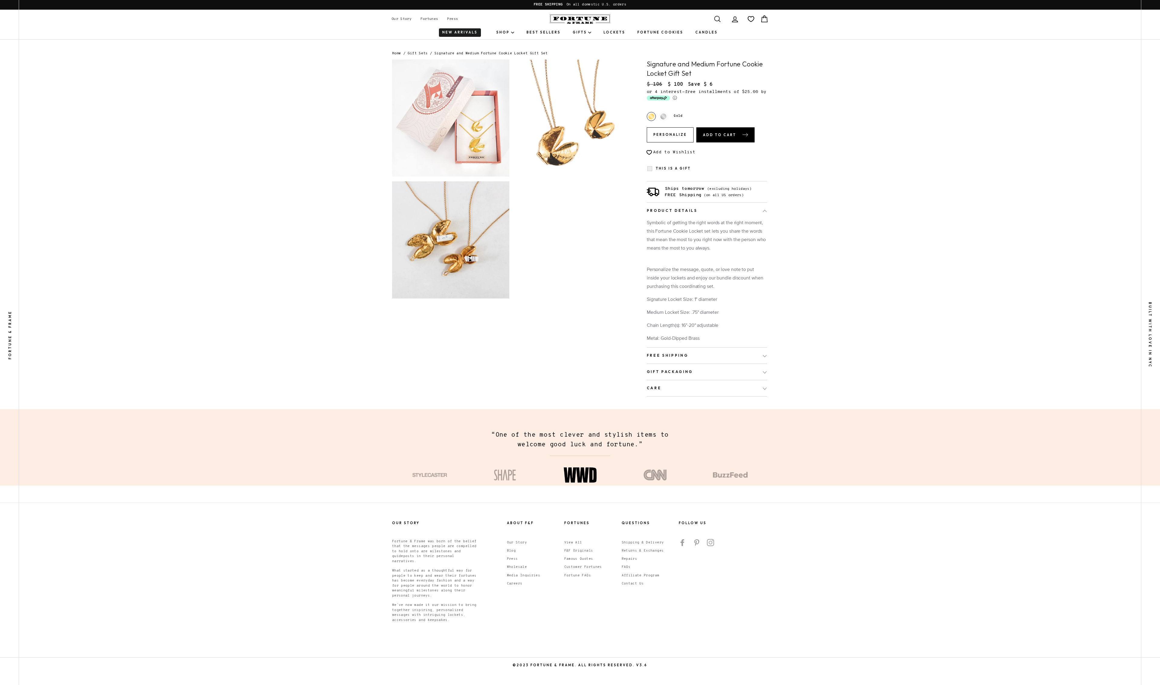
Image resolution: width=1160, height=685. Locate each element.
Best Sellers (544, 32)
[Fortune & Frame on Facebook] (682, 542)
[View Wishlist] (751, 19)
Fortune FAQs (577, 575)
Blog (511, 551)
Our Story (401, 19)
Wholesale (517, 567)
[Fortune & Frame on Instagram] (710, 542)
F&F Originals (578, 551)
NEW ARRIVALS (460, 32)
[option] (580, 5)
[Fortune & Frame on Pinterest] (696, 542)
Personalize (670, 134)
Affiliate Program (640, 575)
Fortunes (429, 19)
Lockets (614, 32)
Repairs (629, 559)
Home (396, 53)
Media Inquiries (523, 575)
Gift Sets (417, 53)
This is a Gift (673, 168)
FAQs (626, 567)
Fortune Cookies (660, 32)
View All (573, 542)
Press (452, 19)
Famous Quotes (578, 559)
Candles (706, 32)
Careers (514, 583)
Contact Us (633, 583)
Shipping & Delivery (643, 542)
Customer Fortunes (583, 567)
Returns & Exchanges (643, 551)
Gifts (580, 32)
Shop (503, 32)
